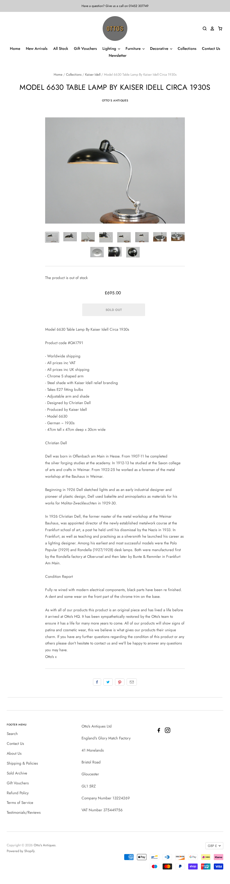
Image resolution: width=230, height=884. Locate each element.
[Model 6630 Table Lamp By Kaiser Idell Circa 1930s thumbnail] (52, 237)
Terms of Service (20, 802)
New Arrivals (36, 48)
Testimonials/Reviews (24, 812)
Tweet (108, 682)
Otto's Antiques (115, 100)
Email (132, 682)
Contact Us (211, 48)
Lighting (109, 48)
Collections (187, 48)
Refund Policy (18, 793)
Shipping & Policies (22, 763)
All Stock (60, 48)
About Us (14, 753)
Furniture (134, 48)
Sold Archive (17, 773)
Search (12, 733)
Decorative (159, 48)
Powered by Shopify (21, 851)
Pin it (119, 682)
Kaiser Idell (92, 74)
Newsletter (117, 55)
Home (15, 48)
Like (97, 682)
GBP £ (212, 845)
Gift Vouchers (85, 48)
